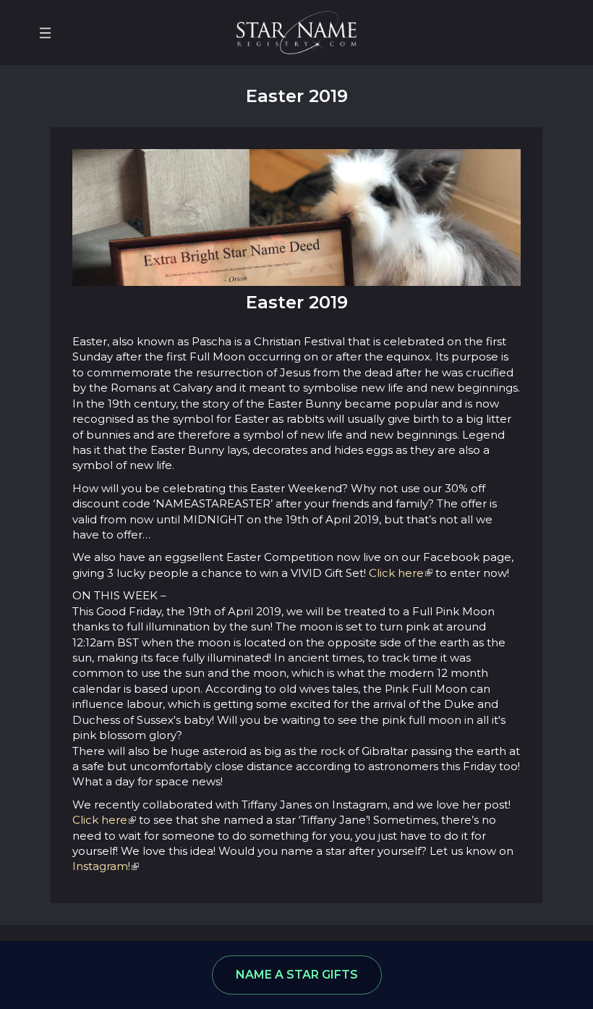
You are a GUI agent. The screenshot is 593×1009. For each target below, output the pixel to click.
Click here (396, 573)
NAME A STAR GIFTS (297, 974)
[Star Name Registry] (296, 31)
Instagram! (101, 866)
